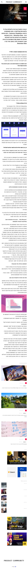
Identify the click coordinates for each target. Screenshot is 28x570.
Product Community (14, 2)
